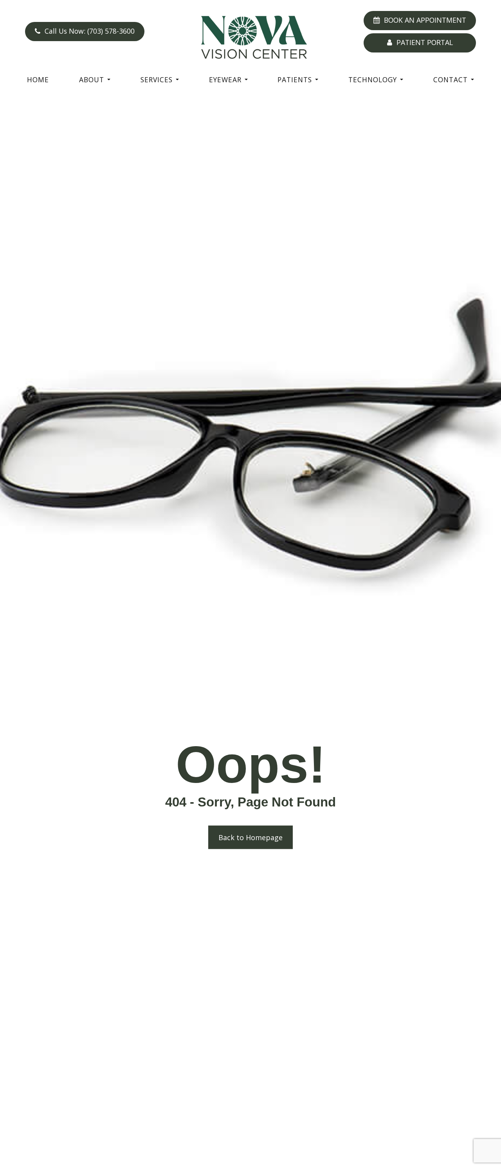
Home (38, 79)
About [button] (91, 79)
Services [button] (157, 79)
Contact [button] (450, 79)
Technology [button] (372, 79)
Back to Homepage (250, 837)
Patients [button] (295, 79)
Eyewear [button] (225, 79)
